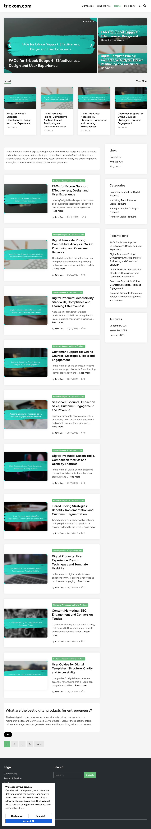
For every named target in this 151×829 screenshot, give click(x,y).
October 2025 (117, 335)
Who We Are (104, 5)
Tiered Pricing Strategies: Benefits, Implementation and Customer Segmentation (72, 510)
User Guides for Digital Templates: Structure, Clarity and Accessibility (72, 668)
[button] (83, 21)
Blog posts (129, 5)
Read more (57, 210)
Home (117, 5)
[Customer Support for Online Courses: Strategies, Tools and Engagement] (131, 97)
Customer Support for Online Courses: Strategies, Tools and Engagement (73, 356)
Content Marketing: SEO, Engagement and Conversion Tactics (72, 614)
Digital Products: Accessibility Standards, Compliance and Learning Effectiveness (94, 120)
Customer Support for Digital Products (68, 181)
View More (141, 81)
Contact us (87, 5)
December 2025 (118, 325)
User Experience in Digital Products (67, 292)
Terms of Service (13, 778)
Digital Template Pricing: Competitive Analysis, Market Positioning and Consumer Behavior (55, 120)
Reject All (41, 816)
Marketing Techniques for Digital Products (70, 605)
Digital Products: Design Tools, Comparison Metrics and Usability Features (73, 460)
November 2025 (118, 330)
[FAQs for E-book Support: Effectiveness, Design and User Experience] (50, 45)
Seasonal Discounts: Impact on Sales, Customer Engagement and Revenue (73, 406)
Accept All (28, 821)
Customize (17, 816)
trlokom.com (17, 6)
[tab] (7, 81)
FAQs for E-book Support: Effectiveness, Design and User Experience (70, 190)
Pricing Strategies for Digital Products (68, 235)
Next (39, 744)
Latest (7, 81)
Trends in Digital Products (123, 216)
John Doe (59, 217)
